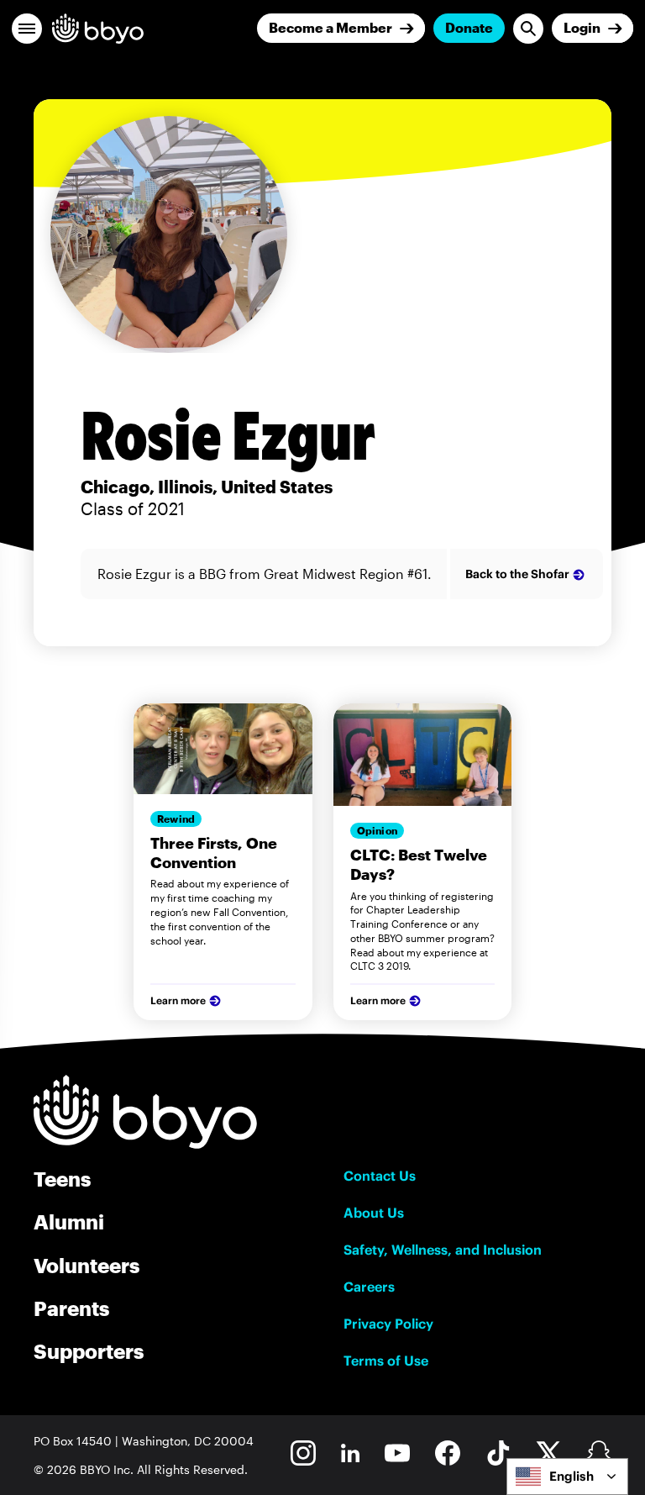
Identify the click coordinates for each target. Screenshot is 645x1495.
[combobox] (567, 1476)
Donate (469, 27)
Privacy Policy (388, 1323)
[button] (27, 28)
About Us (373, 1212)
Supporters (89, 1351)
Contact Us (379, 1175)
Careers (369, 1286)
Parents (71, 1308)
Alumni (69, 1221)
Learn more (178, 1000)
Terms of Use (385, 1360)
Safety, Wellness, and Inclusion (442, 1249)
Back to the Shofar (517, 574)
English (571, 1476)
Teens (62, 1178)
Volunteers (86, 1265)
